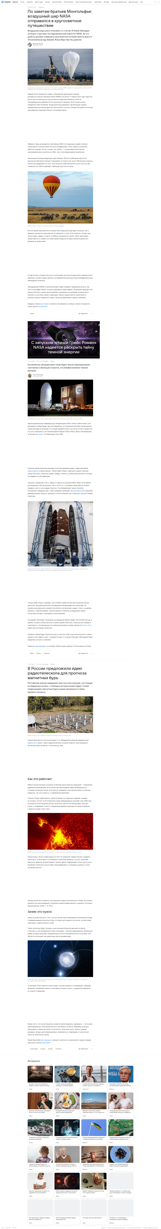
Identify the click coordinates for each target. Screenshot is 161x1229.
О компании (8, 1227)
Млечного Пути (85, 625)
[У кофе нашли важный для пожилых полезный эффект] (67, 1078)
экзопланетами (78, 491)
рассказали (44, 304)
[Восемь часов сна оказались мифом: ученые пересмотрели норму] (40, 1078)
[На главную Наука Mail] (7, 2)
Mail (3, 1227)
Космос (52, 361)
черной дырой (33, 471)
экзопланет (43, 306)
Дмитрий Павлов (38, 44)
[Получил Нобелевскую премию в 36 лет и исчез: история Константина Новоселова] (40, 1105)
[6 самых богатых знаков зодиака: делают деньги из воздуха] (93, 1078)
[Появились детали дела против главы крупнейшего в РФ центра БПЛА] (93, 1158)
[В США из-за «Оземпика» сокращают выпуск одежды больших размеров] (120, 1212)
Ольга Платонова (38, 375)
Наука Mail (45, 361)
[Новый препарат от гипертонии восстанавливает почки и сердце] (120, 1185)
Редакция (103, 1227)
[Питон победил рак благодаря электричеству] (67, 1212)
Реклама (14, 1227)
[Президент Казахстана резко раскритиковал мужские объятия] (120, 1078)
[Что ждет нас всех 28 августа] (93, 1212)
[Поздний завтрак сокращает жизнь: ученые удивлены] (67, 1105)
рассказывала (46, 1040)
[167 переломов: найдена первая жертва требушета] (40, 1212)
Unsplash (61, 226)
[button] (60, 67)
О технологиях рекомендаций (134, 1227)
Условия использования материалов (116, 1227)
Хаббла (60, 485)
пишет (41, 434)
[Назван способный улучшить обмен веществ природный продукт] (120, 1158)
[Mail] (2, 2)
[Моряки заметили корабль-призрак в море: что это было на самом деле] (93, 1105)
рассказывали (40, 646)
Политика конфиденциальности (150, 1227)
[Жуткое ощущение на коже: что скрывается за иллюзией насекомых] (40, 1185)
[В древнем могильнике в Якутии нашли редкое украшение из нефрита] (120, 1131)
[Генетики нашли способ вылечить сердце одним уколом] (67, 1131)
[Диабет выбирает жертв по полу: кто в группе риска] (93, 1185)
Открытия (41, 7)
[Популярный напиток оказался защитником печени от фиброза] (120, 1105)
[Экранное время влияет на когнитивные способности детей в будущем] (40, 1158)
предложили (32, 743)
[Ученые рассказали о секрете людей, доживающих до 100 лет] (67, 1158)
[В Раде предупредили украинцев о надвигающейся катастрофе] (93, 1131)
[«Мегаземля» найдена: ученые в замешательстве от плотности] (67, 1185)
